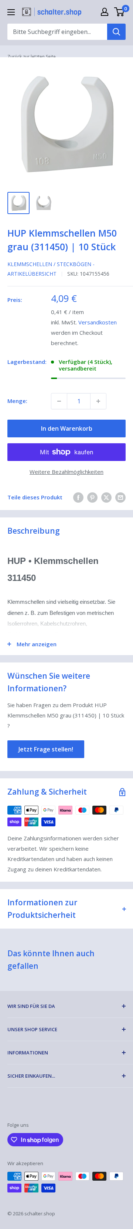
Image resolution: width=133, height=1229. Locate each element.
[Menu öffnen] (11, 12)
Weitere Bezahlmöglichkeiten (66, 471)
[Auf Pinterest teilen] (92, 497)
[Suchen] (116, 32)
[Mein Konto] (104, 12)
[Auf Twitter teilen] (106, 497)
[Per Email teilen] (120, 497)
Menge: (17, 400)
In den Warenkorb (66, 428)
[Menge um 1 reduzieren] (59, 401)
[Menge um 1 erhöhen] (98, 401)
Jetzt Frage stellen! (45, 749)
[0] (119, 11)
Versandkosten (97, 322)
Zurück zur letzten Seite (31, 57)
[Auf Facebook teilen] (78, 497)
